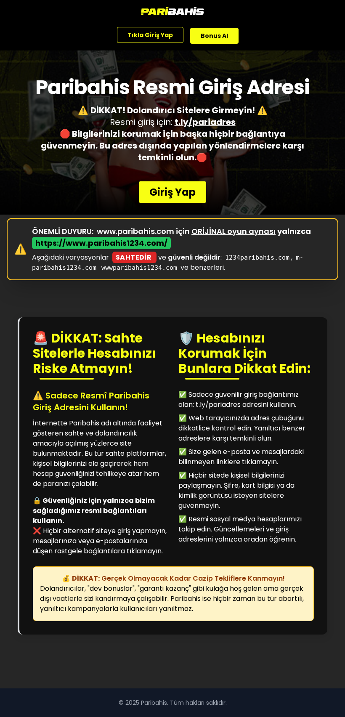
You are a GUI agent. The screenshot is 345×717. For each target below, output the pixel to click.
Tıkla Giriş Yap (150, 34)
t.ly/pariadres (205, 122)
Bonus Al (214, 35)
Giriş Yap (172, 192)
